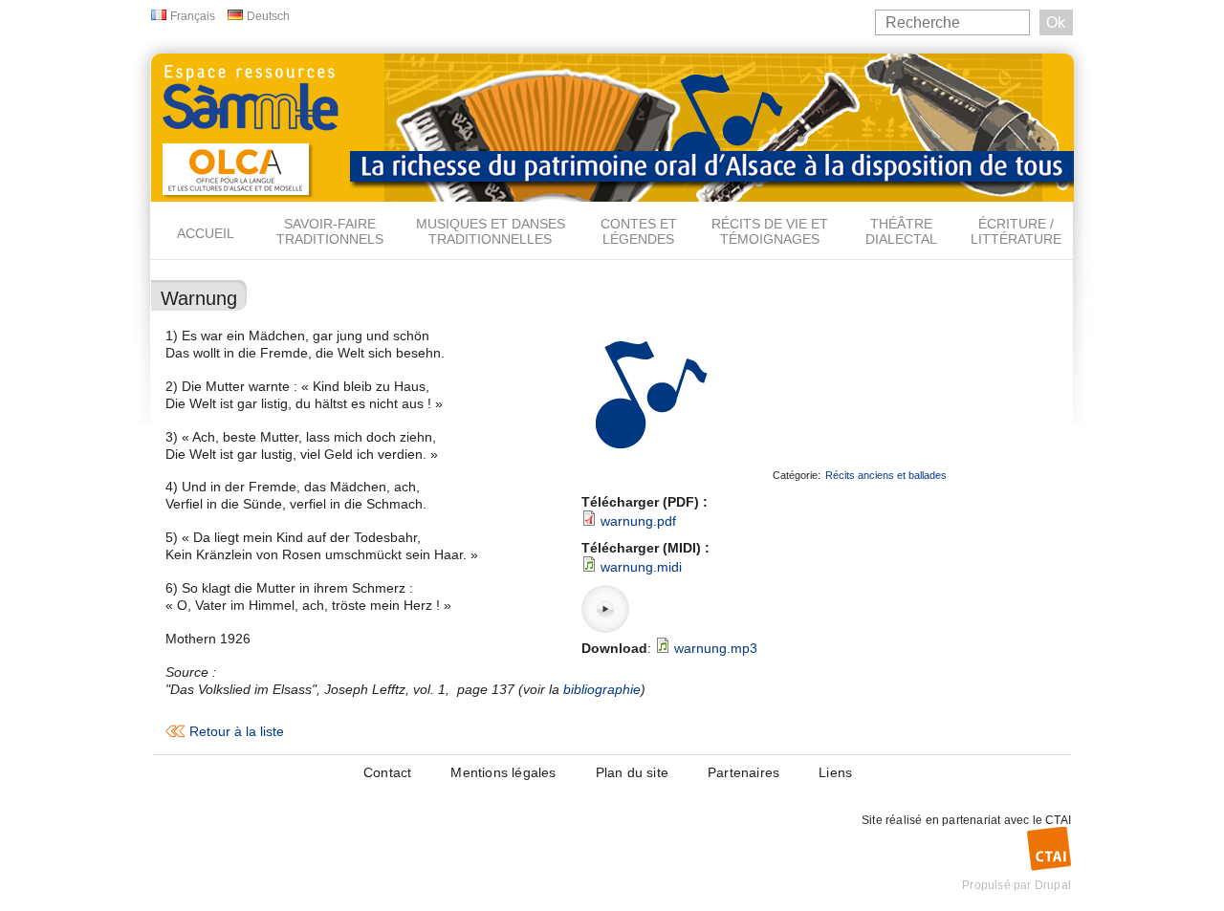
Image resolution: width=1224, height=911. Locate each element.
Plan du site (632, 772)
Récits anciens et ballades (886, 475)
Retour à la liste (236, 731)
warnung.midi (641, 567)
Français (192, 16)
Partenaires (743, 772)
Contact (387, 772)
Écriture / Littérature (1016, 231)
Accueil (205, 233)
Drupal (1053, 885)
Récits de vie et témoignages (769, 231)
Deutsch (268, 16)
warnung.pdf (638, 521)
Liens (835, 772)
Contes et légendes (639, 231)
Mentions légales (503, 772)
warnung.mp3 (715, 648)
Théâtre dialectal (901, 231)
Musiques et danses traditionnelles (490, 231)
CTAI (1058, 820)
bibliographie (602, 689)
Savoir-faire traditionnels (329, 231)
